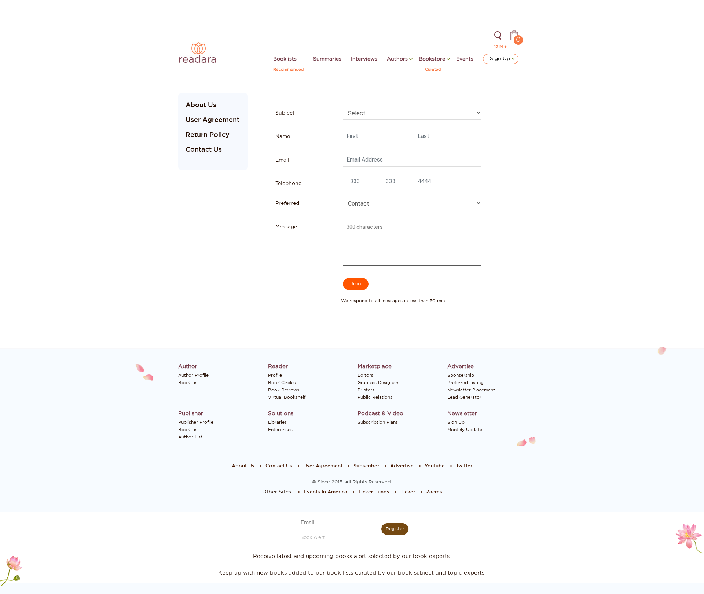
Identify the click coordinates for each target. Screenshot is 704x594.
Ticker (407, 492)
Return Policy (208, 135)
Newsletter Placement (471, 390)
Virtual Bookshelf (286, 397)
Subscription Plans (378, 422)
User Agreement (212, 120)
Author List (190, 437)
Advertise (402, 466)
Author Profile (193, 375)
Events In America (325, 492)
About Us (201, 105)
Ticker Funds (373, 492)
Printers (366, 390)
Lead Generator (464, 397)
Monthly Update (464, 429)
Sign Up (500, 58)
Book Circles (282, 382)
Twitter (464, 466)
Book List (188, 382)
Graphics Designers (378, 382)
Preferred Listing (465, 382)
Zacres (434, 492)
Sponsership (460, 375)
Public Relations (375, 397)
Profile (275, 375)
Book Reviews (283, 390)
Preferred (287, 203)
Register (395, 528)
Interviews (364, 59)
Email (282, 160)
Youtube (435, 466)
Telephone (288, 183)
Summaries (327, 59)
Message (286, 226)
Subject (285, 113)
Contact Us (204, 149)
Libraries (277, 422)
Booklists (285, 59)
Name (282, 136)
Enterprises (280, 429)
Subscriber (366, 466)
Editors (365, 375)
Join (355, 283)
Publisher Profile (195, 422)
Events (464, 59)
